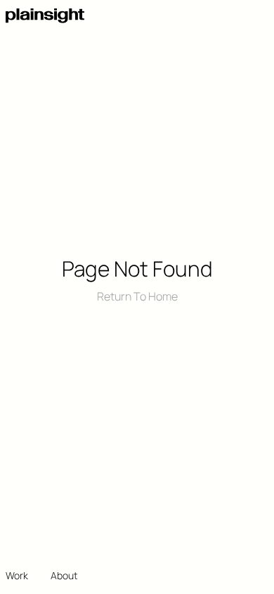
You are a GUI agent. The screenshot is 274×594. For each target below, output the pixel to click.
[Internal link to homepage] (45, 15)
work (17, 576)
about (64, 576)
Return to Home (137, 296)
